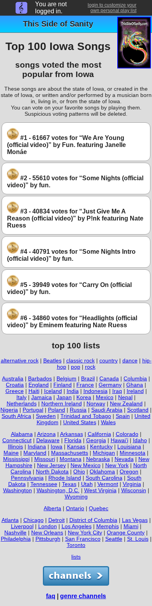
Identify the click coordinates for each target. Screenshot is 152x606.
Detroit (56, 520)
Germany (110, 385)
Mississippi (16, 459)
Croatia (15, 385)
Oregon (129, 471)
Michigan (104, 453)
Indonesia (95, 391)
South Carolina (104, 478)
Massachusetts (69, 453)
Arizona (46, 434)
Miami (131, 526)
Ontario (75, 508)
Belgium (66, 378)
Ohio (79, 471)
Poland (56, 410)
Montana (70, 459)
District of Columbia (93, 520)
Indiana (37, 446)
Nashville (15, 532)
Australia (12, 378)
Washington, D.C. (58, 490)
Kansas (76, 446)
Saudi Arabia (106, 410)
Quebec (98, 508)
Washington (17, 490)
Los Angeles (77, 526)
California (99, 434)
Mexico (104, 397)
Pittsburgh (47, 539)
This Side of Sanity (58, 24)
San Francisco (83, 539)
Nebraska (98, 459)
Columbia (135, 378)
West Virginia (100, 490)
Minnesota (132, 453)
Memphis (107, 526)
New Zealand (126, 403)
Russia (78, 410)
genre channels (83, 595)
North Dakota (52, 471)
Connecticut (17, 440)
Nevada (124, 459)
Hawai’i (119, 440)
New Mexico (86, 465)
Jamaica (41, 397)
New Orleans (47, 532)
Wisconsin (133, 490)
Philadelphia (16, 539)
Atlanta (10, 520)
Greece (14, 391)
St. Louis (137, 539)
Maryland (34, 453)
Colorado (127, 434)
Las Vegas (135, 520)
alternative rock (20, 360)
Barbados (40, 378)
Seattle (113, 539)
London (47, 526)
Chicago (33, 520)
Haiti (33, 391)
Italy (21, 397)
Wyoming (76, 496)
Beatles (52, 360)
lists (76, 557)
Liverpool (22, 526)
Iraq (117, 391)
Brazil (88, 378)
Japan (64, 397)
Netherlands (22, 403)
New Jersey (51, 465)
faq (50, 595)
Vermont (107, 484)
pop (75, 367)
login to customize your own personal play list (112, 7)
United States (79, 422)
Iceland (53, 391)
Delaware (48, 440)
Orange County (126, 532)
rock (90, 367)
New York (117, 465)
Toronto (76, 545)
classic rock (80, 360)
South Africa (16, 416)
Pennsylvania (27, 478)
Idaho (140, 440)
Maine (11, 453)
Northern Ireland (61, 403)
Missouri (44, 459)
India (73, 391)
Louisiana (129, 446)
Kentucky (101, 446)
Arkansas (71, 434)
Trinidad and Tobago (85, 416)
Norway (96, 403)
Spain (123, 416)
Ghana (134, 385)
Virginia (132, 484)
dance (130, 360)
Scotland (137, 410)
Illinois (15, 446)
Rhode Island (64, 478)
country (108, 360)
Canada (109, 378)
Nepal (125, 397)
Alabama (22, 434)
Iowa (56, 446)
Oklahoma (102, 471)
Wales (108, 422)
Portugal (33, 410)
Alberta (52, 508)
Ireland (135, 391)
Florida (72, 440)
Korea (83, 397)
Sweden (46, 416)
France (85, 385)
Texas (69, 484)
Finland (62, 385)
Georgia (96, 440)
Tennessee (43, 484)
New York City (85, 532)
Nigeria (9, 410)
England (38, 385)
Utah (87, 484)
